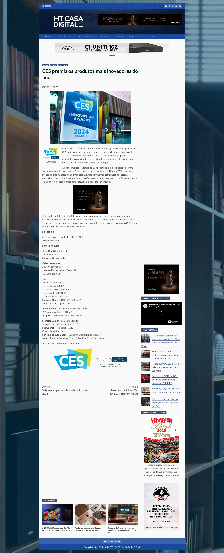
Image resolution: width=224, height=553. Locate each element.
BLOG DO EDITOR (120, 37)
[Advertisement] (90, 413)
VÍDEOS (108, 37)
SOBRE (152, 37)
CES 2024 (45, 65)
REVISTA (143, 37)
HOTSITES (132, 37)
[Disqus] (90, 462)
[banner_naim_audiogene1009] (112, 47)
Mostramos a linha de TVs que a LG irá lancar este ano (124, 390)
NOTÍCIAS (57, 37)
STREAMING (78, 37)
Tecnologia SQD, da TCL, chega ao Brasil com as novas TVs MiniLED (165, 379)
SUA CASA (67, 37)
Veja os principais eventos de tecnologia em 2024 (65, 390)
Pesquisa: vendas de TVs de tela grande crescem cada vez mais (166, 367)
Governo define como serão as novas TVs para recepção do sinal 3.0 (123, 514)
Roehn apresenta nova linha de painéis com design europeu (90, 514)
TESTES (99, 37)
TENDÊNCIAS (89, 37)
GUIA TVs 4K (46, 37)
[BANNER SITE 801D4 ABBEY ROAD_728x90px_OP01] (140, 19)
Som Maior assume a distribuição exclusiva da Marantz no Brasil (165, 355)
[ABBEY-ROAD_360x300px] (90, 199)
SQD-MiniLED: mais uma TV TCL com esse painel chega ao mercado (57, 514)
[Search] (179, 36)
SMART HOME (62, 65)
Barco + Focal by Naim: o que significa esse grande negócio (165, 402)
